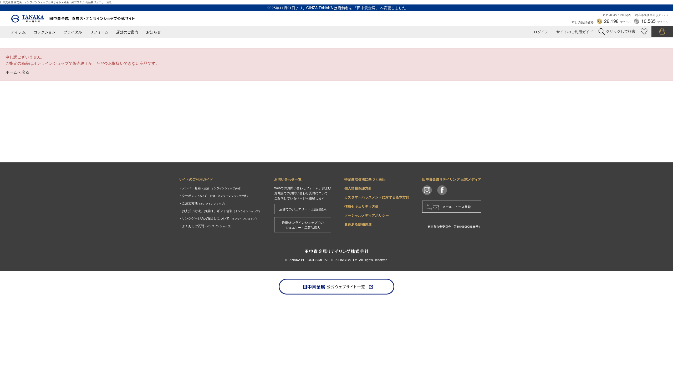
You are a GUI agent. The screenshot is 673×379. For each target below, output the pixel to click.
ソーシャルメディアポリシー (366, 215)
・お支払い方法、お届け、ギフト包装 (220, 210)
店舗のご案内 (127, 31)
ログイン (541, 31)
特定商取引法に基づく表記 (364, 179)
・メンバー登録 (211, 188)
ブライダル (73, 31)
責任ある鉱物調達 (358, 224)
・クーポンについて (214, 195)
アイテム (18, 31)
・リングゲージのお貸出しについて (218, 218)
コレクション (45, 31)
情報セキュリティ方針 (361, 206)
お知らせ (153, 31)
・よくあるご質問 (206, 225)
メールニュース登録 (456, 206)
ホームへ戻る (17, 72)
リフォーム (99, 31)
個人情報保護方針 (358, 188)
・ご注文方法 (203, 203)
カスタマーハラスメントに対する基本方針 (376, 197)
